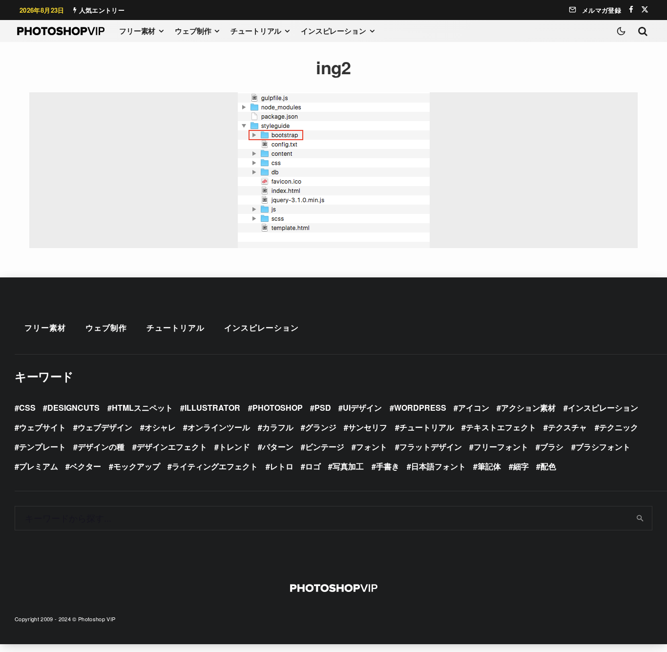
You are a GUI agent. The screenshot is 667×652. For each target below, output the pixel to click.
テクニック (618, 427)
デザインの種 (101, 446)
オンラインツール (219, 427)
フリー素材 (137, 30)
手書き (387, 466)
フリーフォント (501, 446)
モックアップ (136, 466)
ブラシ (551, 446)
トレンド (234, 446)
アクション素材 (528, 407)
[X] (644, 9)
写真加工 (348, 466)
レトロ (281, 466)
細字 (521, 466)
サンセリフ (367, 427)
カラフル (277, 427)
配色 (548, 466)
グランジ (320, 427)
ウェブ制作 (193, 30)
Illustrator (212, 407)
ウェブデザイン (105, 427)
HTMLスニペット (142, 407)
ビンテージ (324, 446)
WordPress (420, 407)
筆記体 (489, 466)
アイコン (473, 407)
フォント (371, 446)
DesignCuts (73, 407)
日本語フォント (438, 466)
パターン (277, 446)
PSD (322, 407)
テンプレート (42, 446)
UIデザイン (362, 407)
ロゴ (313, 466)
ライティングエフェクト (215, 466)
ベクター (85, 466)
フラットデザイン (430, 446)
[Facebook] (631, 9)
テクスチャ (567, 427)
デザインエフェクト (172, 446)
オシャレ (160, 427)
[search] (640, 518)
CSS (27, 407)
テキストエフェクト (501, 427)
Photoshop (277, 407)
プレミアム (38, 466)
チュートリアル (255, 30)
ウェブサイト (42, 427)
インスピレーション (333, 30)
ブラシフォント (603, 446)
